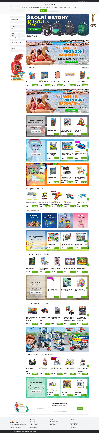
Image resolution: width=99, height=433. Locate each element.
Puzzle (12, 17)
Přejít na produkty (35, 244)
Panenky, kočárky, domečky (16, 31)
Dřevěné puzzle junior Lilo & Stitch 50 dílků (67, 290)
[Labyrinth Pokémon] (82, 261)
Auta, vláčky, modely (15, 28)
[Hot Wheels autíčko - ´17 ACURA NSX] (57, 311)
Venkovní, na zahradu (15, 24)
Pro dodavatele (73, 427)
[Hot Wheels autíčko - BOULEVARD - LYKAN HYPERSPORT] (82, 311)
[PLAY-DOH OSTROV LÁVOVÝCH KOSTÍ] (67, 384)
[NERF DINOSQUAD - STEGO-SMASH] (70, 196)
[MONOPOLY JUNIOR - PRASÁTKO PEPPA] (44, 261)
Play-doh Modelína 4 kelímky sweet (68, 82)
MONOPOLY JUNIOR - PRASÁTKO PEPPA (43, 269)
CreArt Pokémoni (51, 244)
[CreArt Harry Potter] (57, 261)
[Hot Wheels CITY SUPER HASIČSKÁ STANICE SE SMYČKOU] (81, 122)
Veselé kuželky (29, 81)
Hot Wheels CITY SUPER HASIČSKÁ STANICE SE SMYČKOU (80, 130)
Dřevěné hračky (14, 40)
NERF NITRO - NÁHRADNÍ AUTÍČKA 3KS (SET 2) (44, 203)
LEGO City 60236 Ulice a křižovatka (44, 82)
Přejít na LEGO (36, 180)
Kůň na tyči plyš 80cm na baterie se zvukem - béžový (53, 290)
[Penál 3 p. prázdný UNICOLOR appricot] (57, 75)
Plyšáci (12, 35)
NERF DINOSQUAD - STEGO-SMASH (68, 203)
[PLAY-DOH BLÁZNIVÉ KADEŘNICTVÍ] (53, 384)
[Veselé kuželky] (32, 75)
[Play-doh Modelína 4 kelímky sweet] (70, 75)
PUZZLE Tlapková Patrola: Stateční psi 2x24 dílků (67, 153)
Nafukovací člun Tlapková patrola (80, 153)
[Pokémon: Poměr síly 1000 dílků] (67, 237)
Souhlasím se (60, 411)
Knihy (12, 50)
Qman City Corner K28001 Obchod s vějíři (44, 369)
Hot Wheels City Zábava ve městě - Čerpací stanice (44, 319)
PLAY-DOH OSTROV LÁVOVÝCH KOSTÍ (65, 391)
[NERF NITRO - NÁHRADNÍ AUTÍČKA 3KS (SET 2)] (44, 196)
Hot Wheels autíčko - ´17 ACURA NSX (57, 318)
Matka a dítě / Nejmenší (16, 22)
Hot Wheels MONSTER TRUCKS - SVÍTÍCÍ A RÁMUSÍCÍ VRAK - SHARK (69, 319)
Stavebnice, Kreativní (15, 15)
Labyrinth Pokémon (81, 268)
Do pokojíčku (13, 26)
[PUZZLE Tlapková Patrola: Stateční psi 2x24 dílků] (67, 146)
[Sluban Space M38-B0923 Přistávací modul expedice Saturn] (82, 362)
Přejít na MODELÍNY (36, 391)
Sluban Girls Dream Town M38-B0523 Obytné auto (69, 369)
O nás (71, 421)
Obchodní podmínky (74, 423)
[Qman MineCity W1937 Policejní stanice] (57, 362)
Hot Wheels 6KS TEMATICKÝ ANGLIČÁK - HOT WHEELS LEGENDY (66, 130)
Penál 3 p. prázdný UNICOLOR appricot (55, 82)
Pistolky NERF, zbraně (15, 33)
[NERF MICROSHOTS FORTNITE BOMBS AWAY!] (57, 196)
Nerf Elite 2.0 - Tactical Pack (82, 203)
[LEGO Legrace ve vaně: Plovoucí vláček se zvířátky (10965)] (81, 171)
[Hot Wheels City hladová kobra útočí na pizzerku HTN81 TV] (32, 310)
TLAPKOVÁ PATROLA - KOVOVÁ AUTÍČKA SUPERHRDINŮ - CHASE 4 (53, 154)
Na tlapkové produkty (36, 154)
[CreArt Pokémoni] (53, 237)
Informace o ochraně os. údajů (76, 426)
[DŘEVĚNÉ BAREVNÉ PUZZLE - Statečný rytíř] (81, 282)
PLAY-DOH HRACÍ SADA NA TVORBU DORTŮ (81, 391)
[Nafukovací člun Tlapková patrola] (81, 146)
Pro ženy (13, 48)
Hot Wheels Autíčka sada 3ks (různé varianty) (82, 82)
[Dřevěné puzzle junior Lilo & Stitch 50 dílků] (67, 282)
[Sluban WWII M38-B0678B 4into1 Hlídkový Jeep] (32, 362)
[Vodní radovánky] (57, 52)
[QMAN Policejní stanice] (57, 339)
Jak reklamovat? (73, 424)
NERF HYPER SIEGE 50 (31, 203)
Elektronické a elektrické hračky (16, 43)
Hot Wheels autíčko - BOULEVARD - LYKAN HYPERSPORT (81, 319)
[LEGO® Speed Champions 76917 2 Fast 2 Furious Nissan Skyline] (67, 171)
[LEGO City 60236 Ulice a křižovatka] (44, 75)
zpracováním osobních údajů (62, 411)
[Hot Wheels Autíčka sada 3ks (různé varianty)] (82, 75)
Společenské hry (14, 19)
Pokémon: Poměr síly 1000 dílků (67, 245)
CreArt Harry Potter (55, 268)
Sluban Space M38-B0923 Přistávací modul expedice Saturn (82, 370)
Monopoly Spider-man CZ (69, 268)
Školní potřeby (14, 46)
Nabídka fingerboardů (36, 131)
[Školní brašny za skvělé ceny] (57, 26)
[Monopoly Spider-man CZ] (70, 261)
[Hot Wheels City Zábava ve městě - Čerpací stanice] (44, 311)
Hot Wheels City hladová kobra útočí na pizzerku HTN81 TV (31, 319)
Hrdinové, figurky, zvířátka (16, 38)
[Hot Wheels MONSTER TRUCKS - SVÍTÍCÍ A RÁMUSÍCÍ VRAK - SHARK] (70, 311)
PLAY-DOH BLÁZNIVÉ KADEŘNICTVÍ (52, 391)
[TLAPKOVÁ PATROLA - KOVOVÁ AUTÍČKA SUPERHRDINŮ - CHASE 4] (53, 146)
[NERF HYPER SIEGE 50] (32, 196)
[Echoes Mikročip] (32, 261)
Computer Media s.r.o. (21, 431)
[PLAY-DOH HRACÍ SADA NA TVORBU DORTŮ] (81, 384)
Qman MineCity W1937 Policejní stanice (56, 369)
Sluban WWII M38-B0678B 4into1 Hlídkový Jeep (31, 370)
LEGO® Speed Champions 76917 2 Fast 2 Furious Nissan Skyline (66, 179)
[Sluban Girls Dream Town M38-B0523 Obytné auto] (70, 362)
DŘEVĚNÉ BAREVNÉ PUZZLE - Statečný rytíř (80, 290)
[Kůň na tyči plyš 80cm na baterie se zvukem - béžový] (53, 282)
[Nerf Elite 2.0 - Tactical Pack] (82, 196)
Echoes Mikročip (30, 268)
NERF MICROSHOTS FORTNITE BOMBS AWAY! (57, 203)
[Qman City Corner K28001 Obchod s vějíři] (44, 362)
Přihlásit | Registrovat (83, 1)
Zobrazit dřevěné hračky (36, 292)
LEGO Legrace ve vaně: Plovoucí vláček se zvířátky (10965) (81, 179)
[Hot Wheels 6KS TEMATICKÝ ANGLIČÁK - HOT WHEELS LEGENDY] (67, 122)
